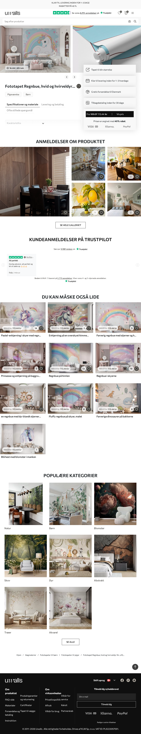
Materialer (10, 705)
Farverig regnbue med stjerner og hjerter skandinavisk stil (117, 335)
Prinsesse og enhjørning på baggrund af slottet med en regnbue (21, 375)
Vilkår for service (65, 697)
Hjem (19, 655)
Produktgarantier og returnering (28, 697)
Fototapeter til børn (49, 655)
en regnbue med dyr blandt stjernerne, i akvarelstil (21, 416)
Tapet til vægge (27, 711)
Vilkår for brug (52, 711)
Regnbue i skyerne (106, 375)
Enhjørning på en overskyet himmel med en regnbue (69, 335)
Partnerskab (67, 711)
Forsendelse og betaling (12, 713)
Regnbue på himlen (59, 375)
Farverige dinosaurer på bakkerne (115, 416)
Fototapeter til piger (70, 655)
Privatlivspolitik (53, 699)
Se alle (70, 642)
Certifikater (26, 705)
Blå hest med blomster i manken (18, 456)
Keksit (64, 705)
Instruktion (10, 720)
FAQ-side (9, 699)
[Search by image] (129, 21)
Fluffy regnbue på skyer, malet (65, 416)
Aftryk (48, 705)
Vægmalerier (30, 655)
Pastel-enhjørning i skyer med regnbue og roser (21, 335)
